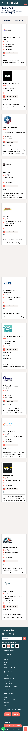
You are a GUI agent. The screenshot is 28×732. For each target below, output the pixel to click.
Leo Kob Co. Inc (8, 476)
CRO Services (8, 683)
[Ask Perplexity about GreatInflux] (12, 646)
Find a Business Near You (13, 725)
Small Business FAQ (9, 700)
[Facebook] (10, 634)
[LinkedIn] (3, 634)
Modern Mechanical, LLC (11, 83)
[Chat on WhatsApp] (3, 729)
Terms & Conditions (9, 667)
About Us (6, 659)
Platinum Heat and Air (10, 548)
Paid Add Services (9, 678)
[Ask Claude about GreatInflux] (8, 646)
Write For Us (7, 662)
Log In (7, 714)
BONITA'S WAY (7, 173)
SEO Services (8, 676)
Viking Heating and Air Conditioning (10, 291)
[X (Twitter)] (7, 634)
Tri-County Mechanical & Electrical (11, 387)
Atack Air (6, 217)
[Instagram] (13, 634)
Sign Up (16, 714)
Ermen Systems (8, 591)
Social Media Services (10, 686)
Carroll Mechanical (9, 432)
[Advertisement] (12, 261)
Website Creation (9, 681)
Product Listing (8, 689)
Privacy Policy (8, 665)
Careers (6, 657)
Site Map (6, 705)
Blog (5, 697)
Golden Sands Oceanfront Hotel (13, 336)
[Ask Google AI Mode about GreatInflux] (17, 646)
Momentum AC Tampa (10, 127)
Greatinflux (9, 729)
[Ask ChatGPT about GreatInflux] (4, 646)
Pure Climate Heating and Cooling (11, 38)
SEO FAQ (6, 702)
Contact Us (7, 654)
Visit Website (8, 49)
